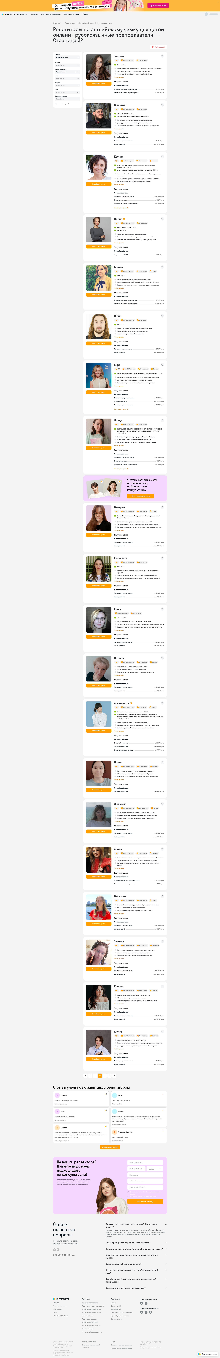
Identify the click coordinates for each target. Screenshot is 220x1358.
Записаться (146, 695)
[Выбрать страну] (135, 673)
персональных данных (142, 685)
